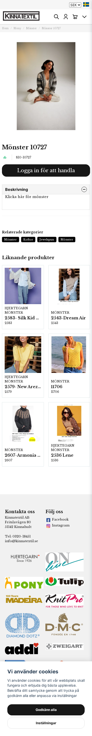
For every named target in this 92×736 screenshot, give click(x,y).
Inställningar (46, 723)
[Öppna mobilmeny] (84, 17)
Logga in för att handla (46, 170)
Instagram (60, 525)
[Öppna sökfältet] (56, 17)
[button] (86, 4)
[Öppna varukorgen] (75, 17)
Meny (17, 28)
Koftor (28, 239)
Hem (5, 28)
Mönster (31, 28)
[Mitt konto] (65, 17)
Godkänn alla (46, 710)
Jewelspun (46, 239)
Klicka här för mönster (27, 197)
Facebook (60, 519)
